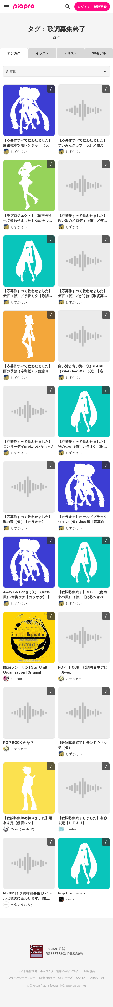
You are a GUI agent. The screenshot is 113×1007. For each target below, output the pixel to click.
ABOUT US (97, 977)
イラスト (42, 53)
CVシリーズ (65, 977)
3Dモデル (99, 53)
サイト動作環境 (27, 971)
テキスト (70, 53)
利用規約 (89, 971)
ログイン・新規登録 (92, 6)
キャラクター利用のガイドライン (60, 971)
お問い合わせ (47, 977)
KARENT (81, 977)
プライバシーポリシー (21, 977)
